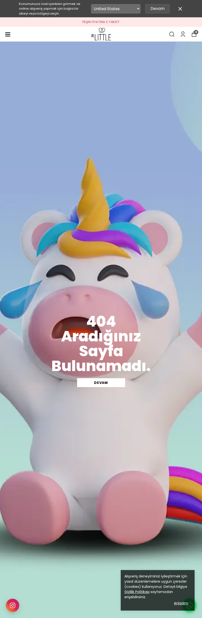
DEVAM (101, 382)
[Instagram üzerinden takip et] (12, 605)
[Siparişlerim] (183, 34)
